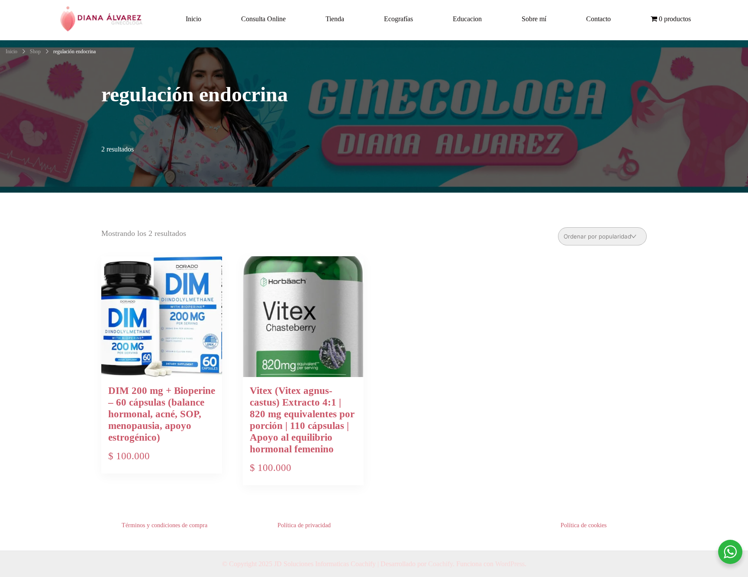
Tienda (335, 19)
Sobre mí (534, 19)
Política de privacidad (304, 525)
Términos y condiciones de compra (164, 525)
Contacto (598, 19)
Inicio (193, 19)
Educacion (467, 19)
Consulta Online (263, 19)
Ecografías (398, 19)
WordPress (510, 563)
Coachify (440, 563)
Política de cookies (583, 525)
